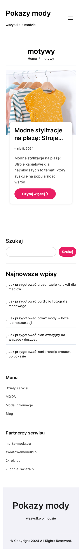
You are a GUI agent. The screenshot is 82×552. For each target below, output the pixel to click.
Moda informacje (19, 405)
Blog (9, 414)
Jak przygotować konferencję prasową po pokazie (40, 354)
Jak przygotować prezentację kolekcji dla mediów (42, 286)
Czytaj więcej (33, 194)
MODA (11, 397)
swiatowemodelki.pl (22, 452)
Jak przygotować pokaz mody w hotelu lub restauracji (40, 320)
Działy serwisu (17, 388)
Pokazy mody (28, 13)
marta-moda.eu (18, 443)
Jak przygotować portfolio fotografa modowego (38, 303)
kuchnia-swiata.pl (20, 469)
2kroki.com (14, 460)
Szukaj (14, 241)
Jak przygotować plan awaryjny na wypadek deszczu (37, 337)
